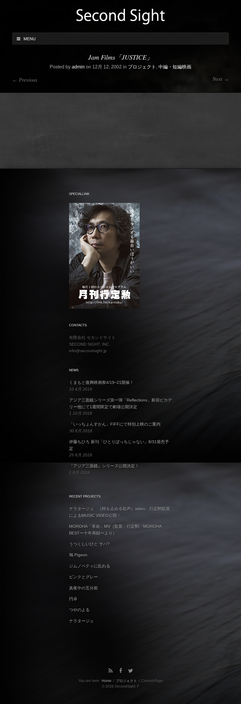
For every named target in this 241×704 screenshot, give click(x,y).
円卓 (73, 599)
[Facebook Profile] (120, 671)
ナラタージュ (81, 621)
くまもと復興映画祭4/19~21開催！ (101, 382)
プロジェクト (142, 66)
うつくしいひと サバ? (89, 544)
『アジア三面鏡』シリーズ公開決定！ (104, 465)
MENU (28, 38)
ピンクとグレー (83, 576)
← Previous (24, 80)
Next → (220, 79)
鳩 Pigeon (78, 554)
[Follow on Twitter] (130, 671)
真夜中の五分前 (83, 588)
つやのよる (79, 609)
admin (78, 66)
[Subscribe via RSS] (110, 671)
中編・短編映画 (174, 66)
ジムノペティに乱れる (89, 566)
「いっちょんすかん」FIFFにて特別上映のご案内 (114, 424)
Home (106, 681)
